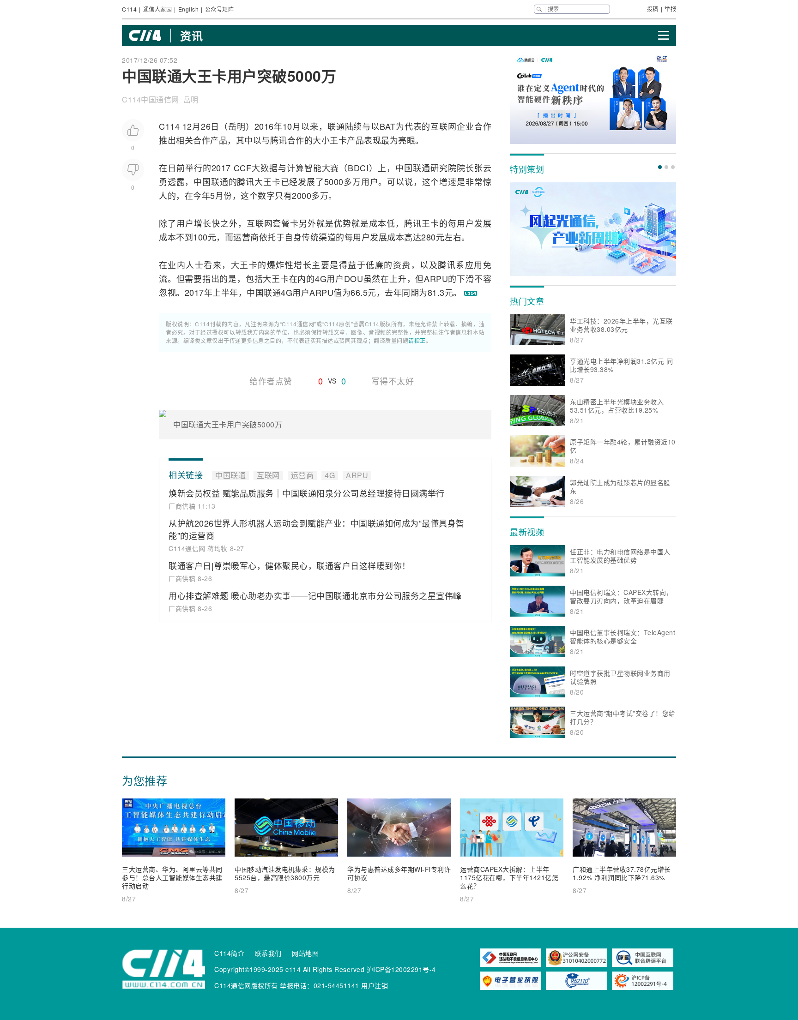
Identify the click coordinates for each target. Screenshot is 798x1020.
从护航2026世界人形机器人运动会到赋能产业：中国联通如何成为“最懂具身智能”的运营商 (317, 529)
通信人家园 (157, 9)
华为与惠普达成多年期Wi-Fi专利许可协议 (399, 873)
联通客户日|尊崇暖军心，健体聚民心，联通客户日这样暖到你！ (290, 565)
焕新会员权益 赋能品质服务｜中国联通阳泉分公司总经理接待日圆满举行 (307, 493)
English (188, 9)
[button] (660, 167)
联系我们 (268, 953)
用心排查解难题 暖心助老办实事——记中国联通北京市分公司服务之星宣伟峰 (315, 595)
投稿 (653, 8)
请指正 (417, 340)
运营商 (246, 237)
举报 (670, 8)
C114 (129, 9)
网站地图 (305, 953)
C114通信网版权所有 (246, 985)
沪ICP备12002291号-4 (401, 969)
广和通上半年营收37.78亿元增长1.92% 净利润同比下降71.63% (622, 873)
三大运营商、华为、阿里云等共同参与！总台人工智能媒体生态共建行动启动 (172, 877)
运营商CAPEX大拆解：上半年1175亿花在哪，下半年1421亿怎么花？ (509, 877)
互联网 (443, 126)
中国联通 (412, 168)
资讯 (191, 35)
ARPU (436, 278)
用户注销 (374, 985)
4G (320, 278)
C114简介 (229, 953)
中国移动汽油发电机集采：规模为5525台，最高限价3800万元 (285, 873)
